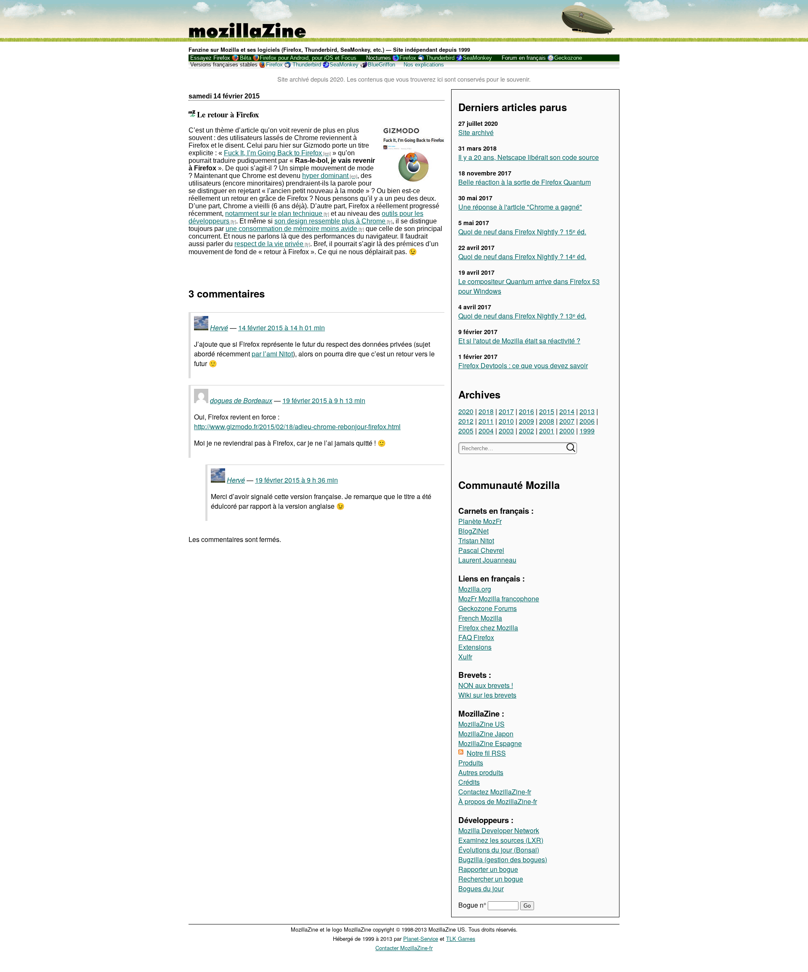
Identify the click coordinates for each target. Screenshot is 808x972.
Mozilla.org (474, 589)
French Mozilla (480, 618)
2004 (486, 431)
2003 (506, 431)
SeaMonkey (477, 58)
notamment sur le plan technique (273, 213)
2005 (465, 431)
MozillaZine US (481, 724)
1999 (587, 431)
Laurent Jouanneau (487, 560)
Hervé (219, 327)
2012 (465, 421)
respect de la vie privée (268, 243)
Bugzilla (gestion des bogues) (502, 859)
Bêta (245, 58)
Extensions (475, 647)
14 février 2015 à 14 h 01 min (281, 327)
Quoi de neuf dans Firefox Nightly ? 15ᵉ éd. (522, 231)
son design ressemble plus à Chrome (329, 221)
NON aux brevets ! (485, 685)
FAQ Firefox (476, 637)
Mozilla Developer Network (498, 830)
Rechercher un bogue (490, 879)
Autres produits (480, 772)
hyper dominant (325, 175)
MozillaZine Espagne (490, 743)
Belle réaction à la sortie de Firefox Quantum (524, 182)
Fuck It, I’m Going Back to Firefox (273, 153)
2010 (506, 421)
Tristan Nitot (476, 540)
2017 (506, 411)
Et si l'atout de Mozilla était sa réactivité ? (519, 340)
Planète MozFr (480, 521)
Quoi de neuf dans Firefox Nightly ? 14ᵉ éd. (522, 256)
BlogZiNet (473, 531)
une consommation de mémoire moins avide (291, 228)
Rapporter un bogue (488, 869)
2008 (546, 421)
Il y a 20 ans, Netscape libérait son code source (528, 157)
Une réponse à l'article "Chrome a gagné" (520, 207)
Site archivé (476, 132)
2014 (566, 411)
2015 (546, 411)
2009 (526, 421)
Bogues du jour (481, 888)
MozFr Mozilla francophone (498, 598)
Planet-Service (420, 939)
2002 (526, 431)
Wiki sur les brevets (487, 695)
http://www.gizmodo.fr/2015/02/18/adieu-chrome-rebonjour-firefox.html (297, 426)
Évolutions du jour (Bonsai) (498, 850)
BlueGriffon (381, 64)
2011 (486, 421)
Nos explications (424, 64)
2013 (587, 411)
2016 (526, 411)
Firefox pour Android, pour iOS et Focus (308, 58)
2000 (566, 431)
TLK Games (460, 939)
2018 (486, 411)
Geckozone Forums (487, 608)
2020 (465, 411)
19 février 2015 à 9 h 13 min (323, 400)
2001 (546, 431)
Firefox (407, 58)
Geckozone (568, 58)
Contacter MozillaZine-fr (404, 948)
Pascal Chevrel (481, 550)
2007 (566, 421)
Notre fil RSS (486, 753)
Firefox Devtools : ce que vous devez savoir (523, 365)
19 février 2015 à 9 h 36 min (296, 480)
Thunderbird (440, 58)
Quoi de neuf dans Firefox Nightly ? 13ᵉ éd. (522, 316)
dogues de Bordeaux (241, 400)
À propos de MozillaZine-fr (497, 801)
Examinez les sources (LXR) (500, 840)
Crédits (469, 782)
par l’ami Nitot (272, 354)
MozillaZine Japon (485, 733)
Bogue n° (473, 905)
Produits (470, 763)
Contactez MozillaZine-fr (494, 792)
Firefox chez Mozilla (488, 627)
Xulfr (465, 656)
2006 (587, 421)
